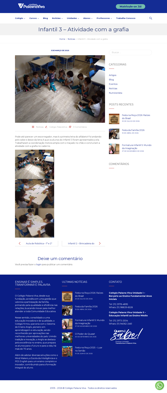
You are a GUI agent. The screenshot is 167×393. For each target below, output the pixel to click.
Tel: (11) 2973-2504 (118, 320)
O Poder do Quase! (85, 334)
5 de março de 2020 (60, 50)
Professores (103, 18)
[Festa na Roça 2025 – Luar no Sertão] (67, 351)
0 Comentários (80, 127)
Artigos (112, 75)
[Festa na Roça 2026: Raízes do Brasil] (114, 119)
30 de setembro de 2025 (85, 337)
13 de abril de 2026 (130, 133)
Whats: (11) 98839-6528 (121, 307)
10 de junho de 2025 (84, 353)
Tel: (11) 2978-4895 (118, 304)
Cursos (33, 18)
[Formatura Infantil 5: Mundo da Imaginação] (114, 149)
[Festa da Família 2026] (114, 134)
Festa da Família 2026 (133, 130)
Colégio (19, 18)
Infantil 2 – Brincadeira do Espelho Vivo (81, 245)
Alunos (86, 18)
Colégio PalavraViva (58, 127)
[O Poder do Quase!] (67, 337)
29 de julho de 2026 (130, 121)
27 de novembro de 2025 (133, 151)
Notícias (56, 18)
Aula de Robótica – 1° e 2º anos (39, 245)
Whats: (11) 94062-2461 (120, 324)
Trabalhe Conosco (125, 18)
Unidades (72, 18)
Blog (45, 18)
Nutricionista (115, 93)
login (38, 264)
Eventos (113, 84)
